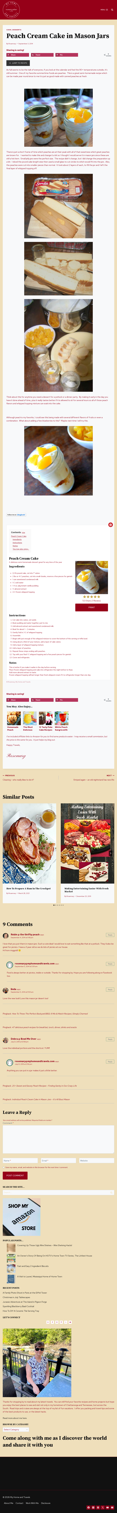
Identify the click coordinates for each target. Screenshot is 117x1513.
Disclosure (45, 1503)
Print (91, 607)
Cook (8, 30)
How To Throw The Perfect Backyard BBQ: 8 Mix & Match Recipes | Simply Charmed (50, 1013)
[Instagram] (93, 1507)
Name (7, 1160)
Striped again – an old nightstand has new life (93, 777)
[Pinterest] (98, 1507)
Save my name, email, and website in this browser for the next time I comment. (36, 1167)
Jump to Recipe (19, 63)
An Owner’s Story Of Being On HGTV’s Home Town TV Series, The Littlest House (54, 1255)
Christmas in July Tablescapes (16, 1297)
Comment (8, 1123)
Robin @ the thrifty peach (25, 934)
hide (23, 532)
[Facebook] (88, 1507)
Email (45, 1160)
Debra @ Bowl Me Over (23, 1038)
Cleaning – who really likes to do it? (18, 777)
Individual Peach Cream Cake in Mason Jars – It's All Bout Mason (41, 1099)
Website (84, 1160)
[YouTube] (107, 1507)
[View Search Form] (112, 10)
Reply (110, 935)
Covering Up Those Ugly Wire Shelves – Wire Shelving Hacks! (44, 1245)
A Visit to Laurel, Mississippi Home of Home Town (39, 1276)
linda (13, 989)
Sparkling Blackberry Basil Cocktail (18, 1306)
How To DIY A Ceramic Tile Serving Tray (21, 1311)
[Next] (110, 853)
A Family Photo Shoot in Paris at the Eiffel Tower (25, 1292)
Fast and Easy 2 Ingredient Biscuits (33, 1266)
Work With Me (32, 1503)
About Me (8, 1503)
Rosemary (12, 44)
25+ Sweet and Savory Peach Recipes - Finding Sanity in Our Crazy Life (44, 1085)
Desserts (16, 30)
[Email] (112, 1507)
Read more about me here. (15, 1418)
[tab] (54, 905)
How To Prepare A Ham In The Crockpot (28, 888)
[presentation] (29, 843)
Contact (19, 1503)
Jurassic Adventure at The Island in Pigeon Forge (25, 1302)
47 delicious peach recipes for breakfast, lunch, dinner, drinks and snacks (44, 1027)
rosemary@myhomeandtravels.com (35, 1061)
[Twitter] (103, 1507)
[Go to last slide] (6, 853)
